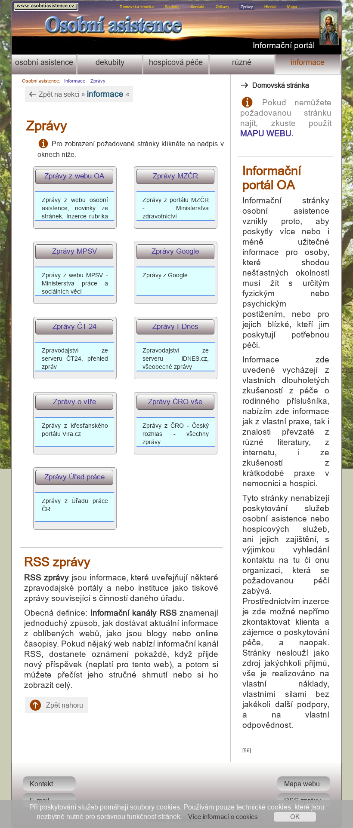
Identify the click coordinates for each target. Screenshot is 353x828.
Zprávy (247, 6)
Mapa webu (302, 784)
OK (294, 816)
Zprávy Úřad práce (74, 477)
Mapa (292, 6)
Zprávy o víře (74, 402)
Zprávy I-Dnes (175, 326)
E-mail (40, 800)
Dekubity (110, 62)
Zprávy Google (175, 251)
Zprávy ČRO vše (175, 402)
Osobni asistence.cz (28, 5)
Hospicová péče (176, 62)
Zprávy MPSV (74, 251)
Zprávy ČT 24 (74, 326)
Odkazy (222, 6)
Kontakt (197, 6)
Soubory (172, 6)
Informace (308, 62)
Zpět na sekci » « (83, 93)
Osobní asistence (44, 62)
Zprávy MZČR (175, 176)
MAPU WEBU (265, 133)
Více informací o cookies (223, 816)
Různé (241, 62)
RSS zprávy (302, 800)
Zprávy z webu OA (74, 176)
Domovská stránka (137, 6)
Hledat (270, 6)
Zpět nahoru (64, 705)
